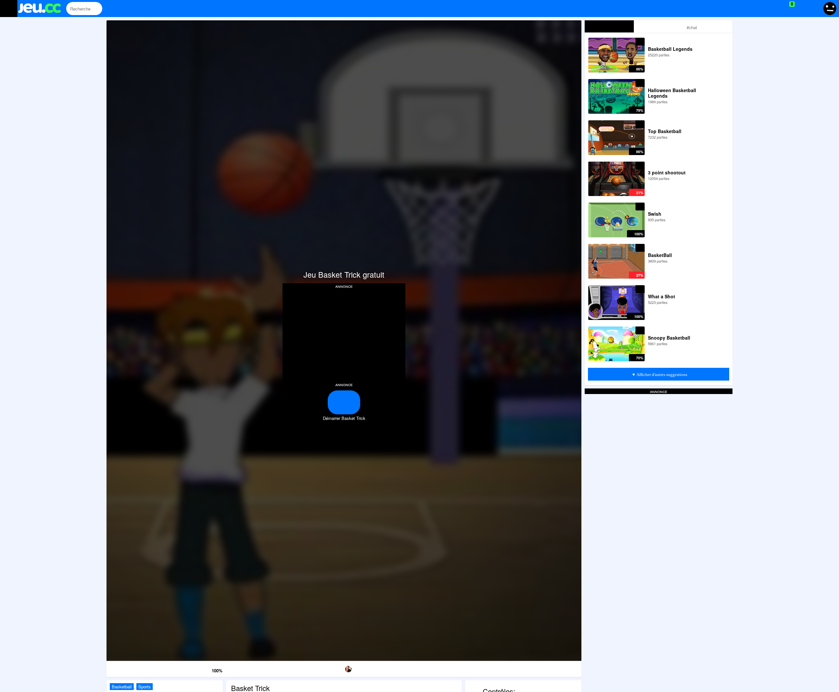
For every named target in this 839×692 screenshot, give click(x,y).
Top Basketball (664, 131)
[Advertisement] (344, 335)
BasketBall (660, 255)
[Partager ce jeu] (412, 668)
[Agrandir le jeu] (480, 668)
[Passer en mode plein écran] (547, 668)
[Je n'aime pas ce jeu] (197, 669)
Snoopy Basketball (669, 337)
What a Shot (661, 296)
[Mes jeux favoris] (775, 8)
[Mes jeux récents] (762, 8)
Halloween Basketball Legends (672, 93)
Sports (144, 686)
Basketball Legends (670, 49)
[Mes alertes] (814, 8)
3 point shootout (667, 172)
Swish (654, 213)
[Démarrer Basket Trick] (344, 402)
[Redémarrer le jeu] (140, 668)
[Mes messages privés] (801, 8)
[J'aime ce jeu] (206, 669)
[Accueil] (42, 9)
